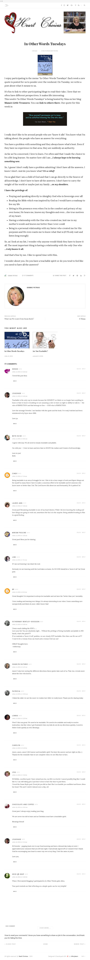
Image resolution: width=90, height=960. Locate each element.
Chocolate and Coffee (23, 804)
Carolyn (16, 745)
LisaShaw (16, 393)
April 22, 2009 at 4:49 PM (19, 877)
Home (45, 944)
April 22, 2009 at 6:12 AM (19, 842)
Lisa (14, 772)
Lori (14, 557)
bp (13, 589)
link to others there (50, 103)
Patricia (16, 691)
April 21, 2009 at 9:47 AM (19, 667)
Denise (15, 369)
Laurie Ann (17, 503)
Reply (84, 368)
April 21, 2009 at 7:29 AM (19, 506)
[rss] (78, 5)
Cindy (14, 473)
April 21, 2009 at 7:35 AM (19, 535)
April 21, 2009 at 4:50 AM (19, 438)
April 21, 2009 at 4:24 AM (19, 372)
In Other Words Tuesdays (14, 351)
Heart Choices (23, 956)
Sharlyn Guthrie (20, 664)
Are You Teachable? (40, 351)
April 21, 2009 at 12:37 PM (19, 718)
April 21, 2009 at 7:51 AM (19, 560)
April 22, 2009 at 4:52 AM (19, 807)
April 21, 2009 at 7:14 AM (19, 476)
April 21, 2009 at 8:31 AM (19, 592)
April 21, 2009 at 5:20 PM (19, 748)
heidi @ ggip (18, 874)
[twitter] (67, 5)
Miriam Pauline (19, 532)
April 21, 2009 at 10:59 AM (20, 694)
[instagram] (64, 5)
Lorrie (15, 715)
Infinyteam (74, 956)
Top (82, 956)
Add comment (10, 926)
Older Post (11, 944)
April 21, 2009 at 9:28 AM (19, 624)
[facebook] (61, 5)
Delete (79, 368)
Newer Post (79, 944)
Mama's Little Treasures (17, 103)
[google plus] (72, 5)
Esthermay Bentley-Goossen (25, 621)
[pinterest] (75, 5)
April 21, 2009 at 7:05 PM (19, 775)
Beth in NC (17, 436)
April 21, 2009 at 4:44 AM (19, 396)
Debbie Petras (12, 275)
